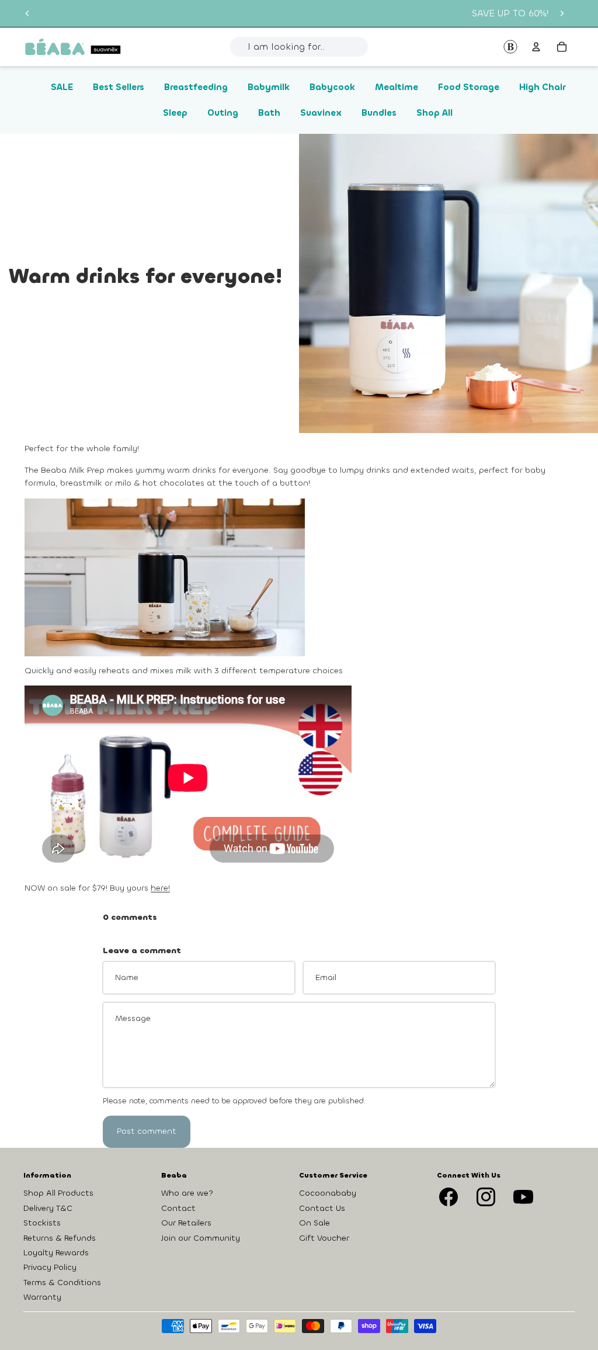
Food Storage (468, 87)
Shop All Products (58, 1193)
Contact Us (322, 1208)
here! (160, 888)
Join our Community (200, 1237)
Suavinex (321, 113)
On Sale (314, 1222)
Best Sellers (118, 87)
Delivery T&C (47, 1208)
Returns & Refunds (59, 1237)
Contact (178, 1208)
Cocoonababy (327, 1193)
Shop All (434, 113)
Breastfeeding (196, 87)
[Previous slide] (27, 13)
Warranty (42, 1297)
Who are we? (187, 1193)
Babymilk (269, 87)
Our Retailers (186, 1222)
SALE (62, 87)
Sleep (175, 113)
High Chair (542, 87)
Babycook (332, 87)
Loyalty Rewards (56, 1252)
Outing (222, 113)
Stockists (42, 1222)
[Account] (536, 47)
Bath (269, 113)
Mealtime (396, 87)
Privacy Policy (50, 1267)
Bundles (379, 113)
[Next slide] (562, 13)
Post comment (146, 1131)
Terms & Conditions (62, 1282)
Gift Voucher (324, 1237)
